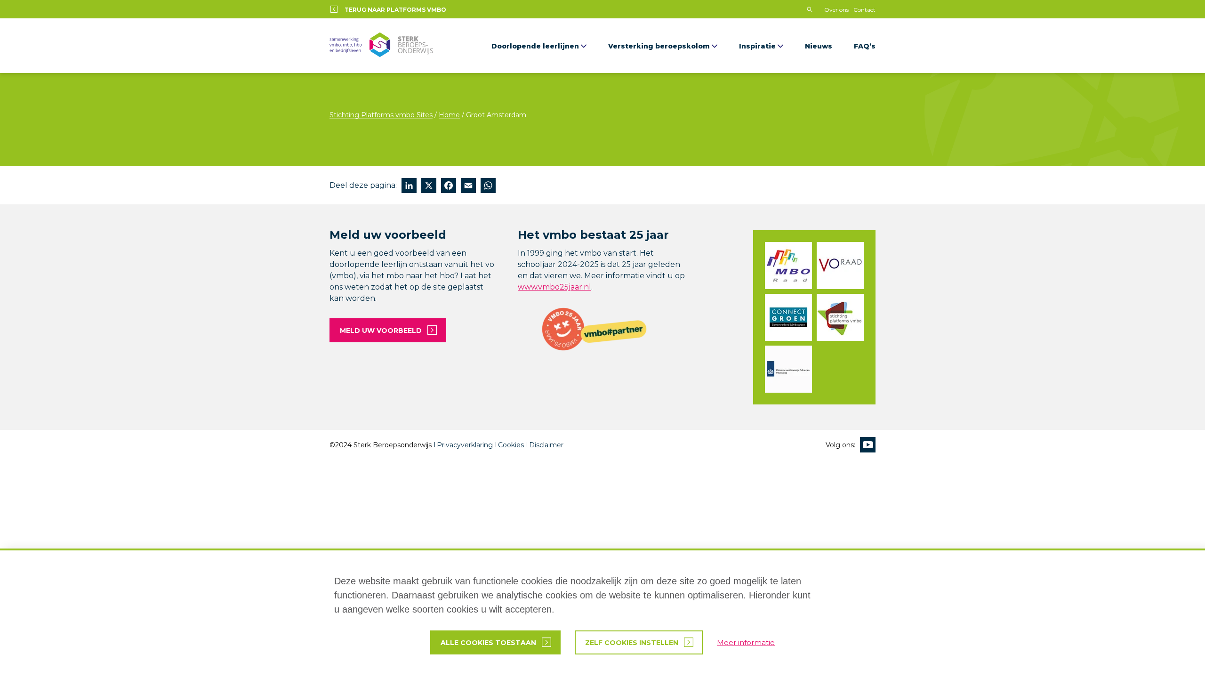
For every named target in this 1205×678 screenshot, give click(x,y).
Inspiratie (757, 46)
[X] (428, 186)
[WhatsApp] (488, 186)
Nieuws (818, 46)
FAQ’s (865, 46)
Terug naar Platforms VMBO (395, 9)
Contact (864, 9)
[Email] (468, 186)
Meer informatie (746, 642)
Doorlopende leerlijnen (535, 46)
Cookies (511, 445)
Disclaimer (546, 445)
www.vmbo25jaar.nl (554, 286)
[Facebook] (448, 186)
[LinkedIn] (409, 186)
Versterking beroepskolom (659, 46)
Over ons (836, 9)
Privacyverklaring (465, 445)
